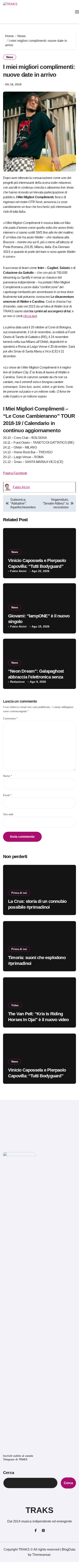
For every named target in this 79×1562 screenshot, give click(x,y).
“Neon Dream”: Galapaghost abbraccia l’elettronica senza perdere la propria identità (36, 677)
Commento (10, 718)
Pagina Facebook (15, 473)
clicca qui (29, 316)
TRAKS (39, 1510)
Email (7, 795)
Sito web (8, 814)
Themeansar (41, 1554)
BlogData (68, 1549)
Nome (7, 775)
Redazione (17, 681)
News (9, 57)
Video (15, 1005)
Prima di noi (19, 892)
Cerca (8, 1472)
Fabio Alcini (21, 487)
